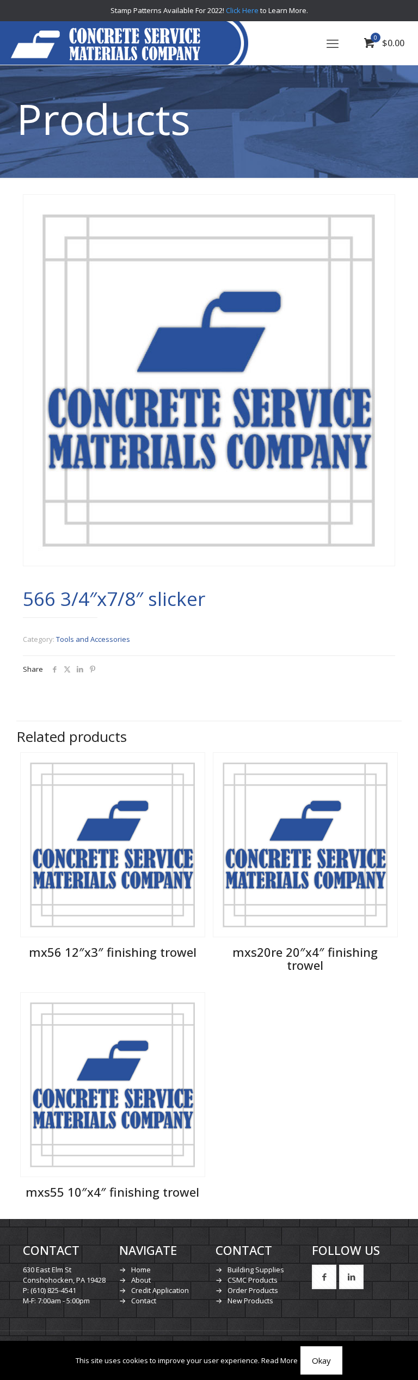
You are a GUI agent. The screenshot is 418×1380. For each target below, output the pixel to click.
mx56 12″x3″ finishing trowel (112, 952)
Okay (321, 1360)
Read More (279, 1360)
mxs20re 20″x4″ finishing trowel (305, 958)
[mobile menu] (332, 43)
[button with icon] (324, 1277)
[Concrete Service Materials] (105, 43)
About (141, 1280)
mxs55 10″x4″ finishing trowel (112, 1192)
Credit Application (160, 1290)
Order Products (253, 1290)
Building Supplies (256, 1269)
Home (141, 1269)
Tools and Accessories (93, 639)
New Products (250, 1300)
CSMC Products (253, 1280)
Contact (143, 1300)
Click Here (242, 10)
